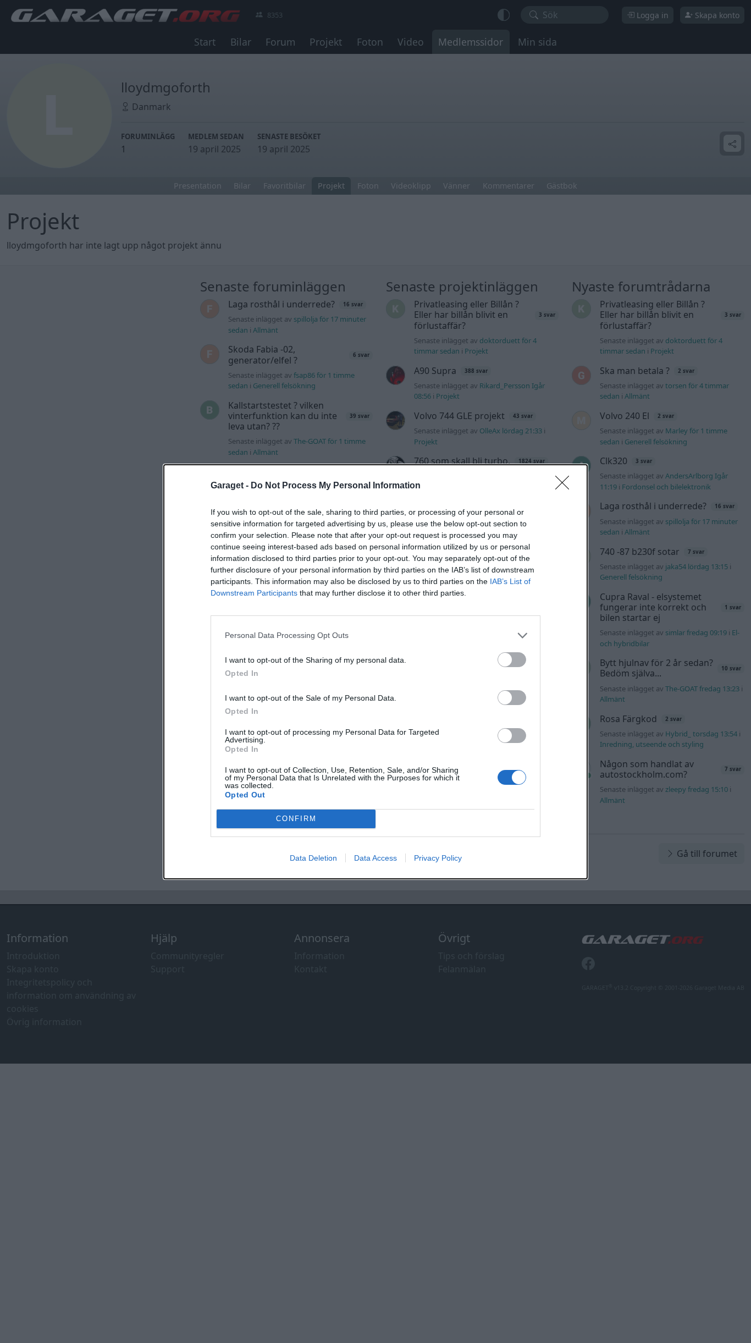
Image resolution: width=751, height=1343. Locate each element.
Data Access (375, 858)
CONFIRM (296, 818)
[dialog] (375, 672)
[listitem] (375, 635)
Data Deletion (313, 858)
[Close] (565, 486)
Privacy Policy (438, 858)
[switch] (512, 659)
